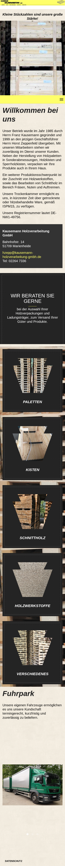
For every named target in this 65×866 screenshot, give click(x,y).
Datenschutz (13, 861)
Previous (7, 800)
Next (57, 800)
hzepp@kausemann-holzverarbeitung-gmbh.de (21, 255)
